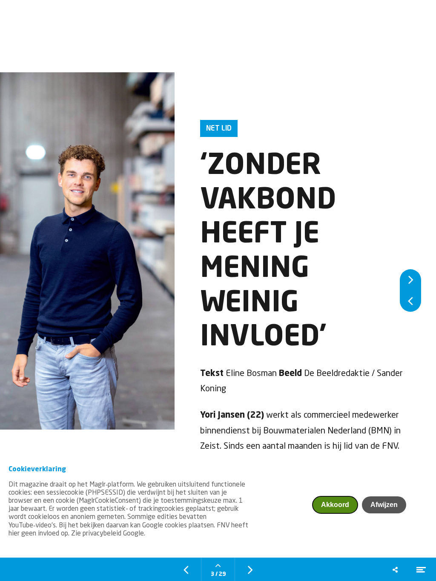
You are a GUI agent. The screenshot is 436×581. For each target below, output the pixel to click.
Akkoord (335, 504)
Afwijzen (384, 504)
